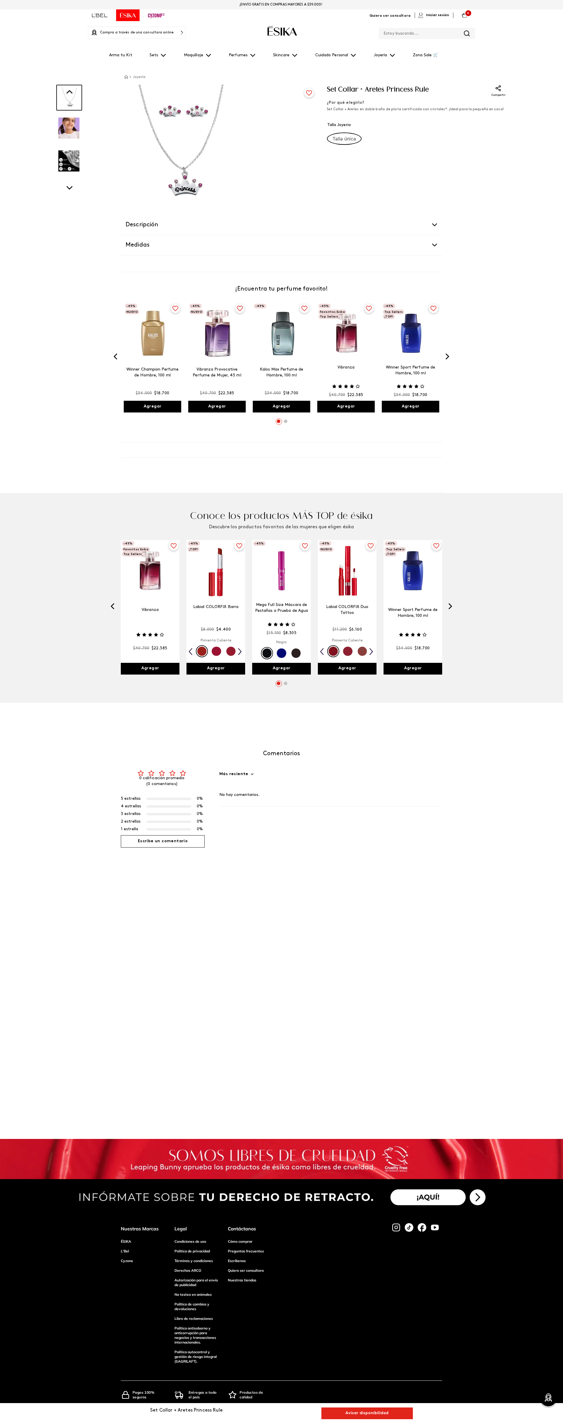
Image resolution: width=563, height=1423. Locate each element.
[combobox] (427, 32)
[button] (344, 138)
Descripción (142, 225)
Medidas (138, 245)
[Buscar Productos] (466, 33)
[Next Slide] (447, 358)
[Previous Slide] (115, 358)
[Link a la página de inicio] (126, 76)
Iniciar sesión (437, 15)
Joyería (139, 77)
